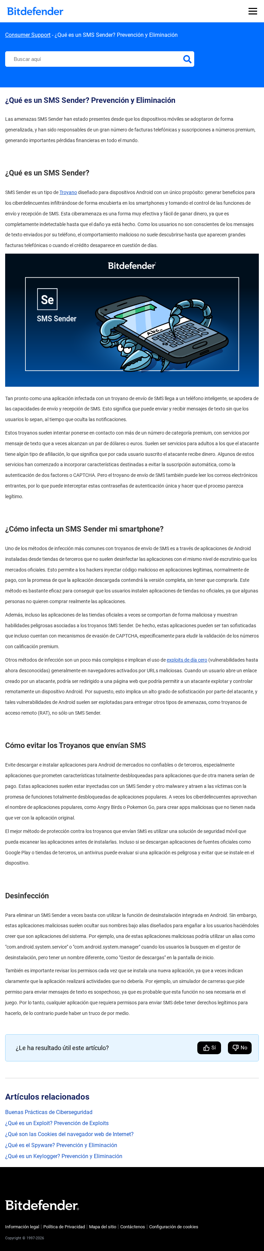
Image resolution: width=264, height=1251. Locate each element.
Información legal (22, 1226)
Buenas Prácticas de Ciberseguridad (48, 1112)
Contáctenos (132, 1226)
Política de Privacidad (64, 1226)
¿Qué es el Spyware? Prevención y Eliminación (61, 1145)
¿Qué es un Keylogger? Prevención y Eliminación (63, 1156)
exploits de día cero (187, 660)
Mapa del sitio (102, 1226)
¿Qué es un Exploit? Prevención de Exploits (57, 1123)
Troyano (68, 192)
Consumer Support (28, 35)
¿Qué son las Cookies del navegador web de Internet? (69, 1134)
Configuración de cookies (173, 1226)
